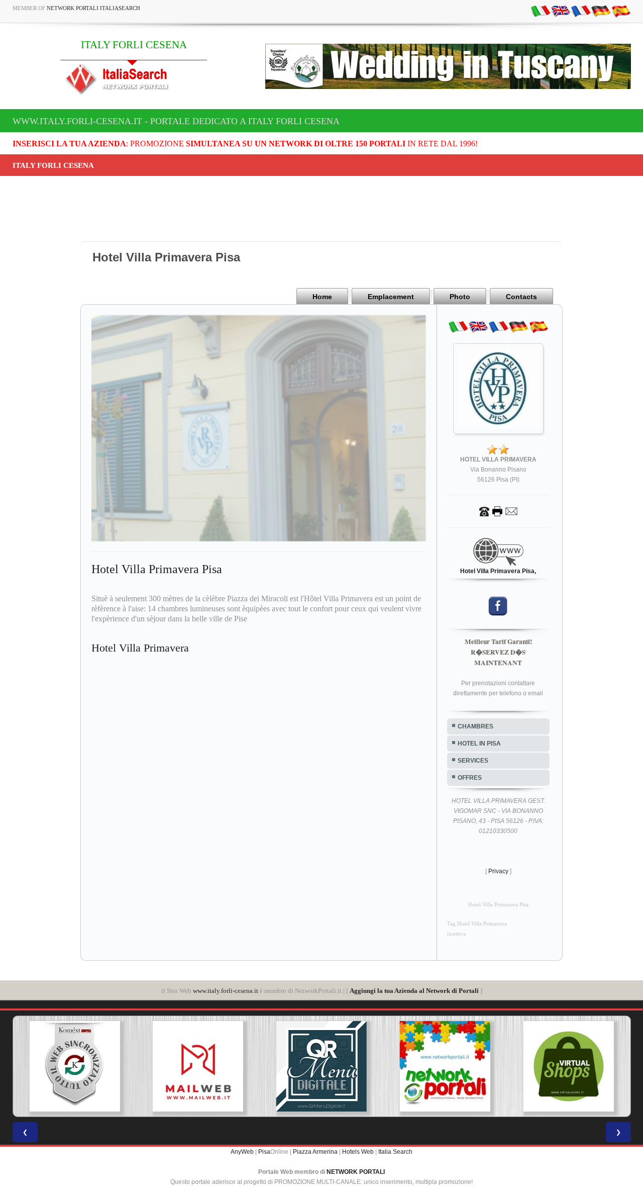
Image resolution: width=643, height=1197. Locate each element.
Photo (460, 297)
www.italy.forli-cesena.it (225, 990)
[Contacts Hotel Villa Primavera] (498, 510)
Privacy (498, 871)
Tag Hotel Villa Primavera (477, 924)
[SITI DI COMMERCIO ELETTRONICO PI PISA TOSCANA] (505, 1066)
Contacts (521, 297)
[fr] (581, 11)
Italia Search (395, 1151)
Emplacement (391, 297)
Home (322, 297)
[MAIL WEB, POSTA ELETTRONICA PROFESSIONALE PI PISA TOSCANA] (134, 1066)
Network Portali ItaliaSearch (93, 8)
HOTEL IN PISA (479, 743)
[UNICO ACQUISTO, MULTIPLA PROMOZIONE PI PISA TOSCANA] (382, 1066)
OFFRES (470, 777)
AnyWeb (242, 1151)
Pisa (264, 1151)
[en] (561, 11)
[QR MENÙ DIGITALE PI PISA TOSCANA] (258, 1066)
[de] (601, 11)
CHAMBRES (475, 726)
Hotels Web (358, 1151)
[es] (621, 11)
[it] (540, 11)
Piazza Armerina (315, 1151)
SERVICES (473, 760)
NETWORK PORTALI (356, 1171)
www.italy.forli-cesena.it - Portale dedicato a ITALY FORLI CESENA (176, 121)
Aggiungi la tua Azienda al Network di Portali (414, 990)
